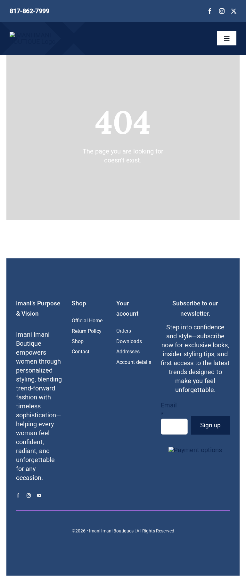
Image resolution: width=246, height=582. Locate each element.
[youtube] (39, 495)
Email (169, 409)
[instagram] (222, 11)
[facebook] (210, 11)
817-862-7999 (29, 11)
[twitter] (233, 11)
